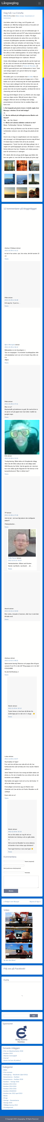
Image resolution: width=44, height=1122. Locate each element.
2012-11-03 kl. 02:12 (15, 708)
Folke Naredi (12, 558)
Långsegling (10, 3)
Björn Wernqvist (10, 344)
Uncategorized (8, 1107)
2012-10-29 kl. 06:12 (11, 347)
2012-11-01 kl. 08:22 (11, 660)
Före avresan (8, 1072)
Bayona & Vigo (34, 901)
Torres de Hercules (29, 66)
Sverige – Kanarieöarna (11, 1100)
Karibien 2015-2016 (10, 1088)
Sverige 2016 (8, 1102)
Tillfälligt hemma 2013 (11, 1105)
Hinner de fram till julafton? (12, 1060)
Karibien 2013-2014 (10, 1084)
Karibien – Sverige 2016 (11, 1081)
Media (6, 1095)
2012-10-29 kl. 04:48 (11, 300)
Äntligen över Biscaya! (12, 901)
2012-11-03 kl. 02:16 (15, 831)
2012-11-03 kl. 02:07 (11, 759)
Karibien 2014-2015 (10, 1086)
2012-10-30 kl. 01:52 (11, 458)
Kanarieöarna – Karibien (11, 1077)
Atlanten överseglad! (10, 1056)
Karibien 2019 (8, 1053)
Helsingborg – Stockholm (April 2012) (16, 1074)
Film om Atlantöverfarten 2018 (13, 1051)
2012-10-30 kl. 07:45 (11, 515)
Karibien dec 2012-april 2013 (13, 1093)
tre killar (30, 76)
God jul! (6, 1058)
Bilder (17, 16)
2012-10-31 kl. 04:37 (15, 560)
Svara (6, 259)
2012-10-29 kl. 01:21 (11, 250)
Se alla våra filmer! (10, 960)
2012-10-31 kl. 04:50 (11, 611)
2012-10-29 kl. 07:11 (11, 404)
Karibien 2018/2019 (10, 1091)
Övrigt (5, 1098)
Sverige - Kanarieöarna (26, 16)
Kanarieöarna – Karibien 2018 (13, 1079)
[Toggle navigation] (39, 3)
